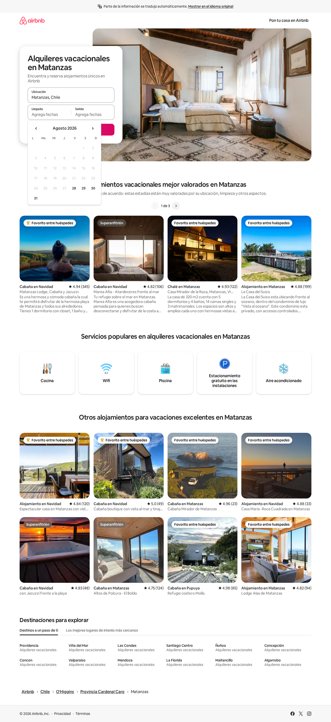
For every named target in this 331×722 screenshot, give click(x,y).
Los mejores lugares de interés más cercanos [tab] (102, 630)
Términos (82, 713)
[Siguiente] (176, 206)
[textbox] (49, 114)
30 (93, 188)
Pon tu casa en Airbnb (288, 20)
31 (35, 198)
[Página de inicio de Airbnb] (32, 20)
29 (84, 188)
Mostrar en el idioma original (210, 6)
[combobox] (71, 97)
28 (74, 188)
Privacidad (62, 713)
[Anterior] (155, 206)
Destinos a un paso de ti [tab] (39, 630)
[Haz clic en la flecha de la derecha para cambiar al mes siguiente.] (92, 128)
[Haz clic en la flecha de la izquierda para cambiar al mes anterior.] (36, 128)
